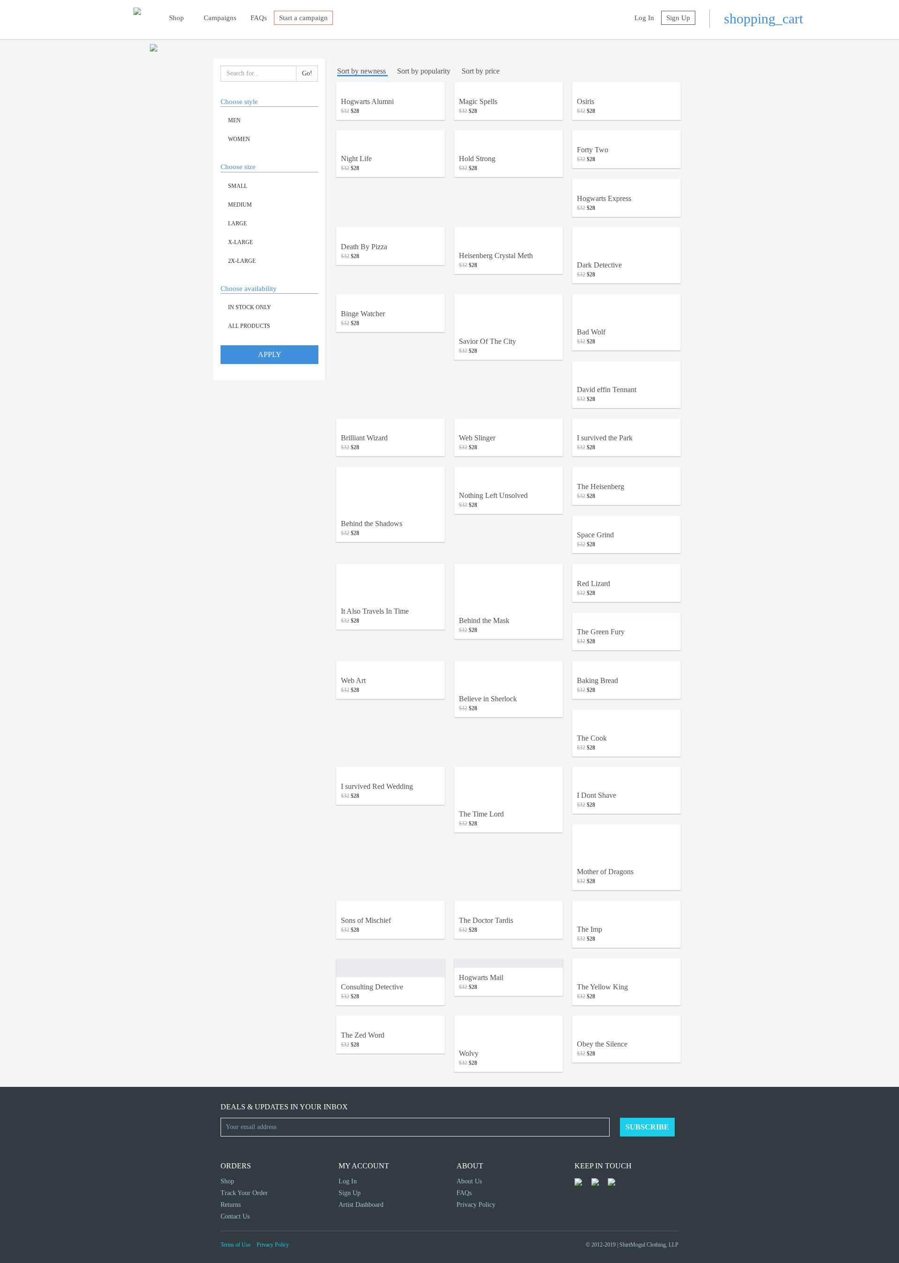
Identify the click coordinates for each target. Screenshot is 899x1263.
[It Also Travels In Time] (390, 583)
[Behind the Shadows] (390, 490)
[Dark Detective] (626, 241)
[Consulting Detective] (390, 967)
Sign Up (678, 18)
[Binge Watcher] (390, 299)
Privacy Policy (476, 1204)
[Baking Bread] (626, 666)
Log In (644, 18)
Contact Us (235, 1216)
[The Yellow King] (626, 967)
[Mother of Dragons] (626, 843)
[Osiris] (626, 87)
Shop (227, 1181)
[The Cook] (626, 719)
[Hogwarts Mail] (508, 963)
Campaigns (220, 18)
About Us (469, 1181)
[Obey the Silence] (626, 1025)
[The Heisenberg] (626, 472)
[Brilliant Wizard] (390, 424)
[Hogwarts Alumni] (390, 87)
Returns (231, 1204)
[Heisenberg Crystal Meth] (508, 236)
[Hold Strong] (508, 139)
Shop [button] (177, 18)
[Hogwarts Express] (626, 184)
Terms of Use (236, 1244)
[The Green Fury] (626, 618)
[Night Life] (390, 139)
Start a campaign (303, 18)
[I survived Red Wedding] (390, 772)
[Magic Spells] (508, 87)
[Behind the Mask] (508, 587)
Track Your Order (244, 1192)
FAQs (259, 18)
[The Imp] (626, 910)
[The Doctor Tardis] (508, 906)
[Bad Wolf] (626, 308)
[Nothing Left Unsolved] (508, 476)
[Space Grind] (626, 521)
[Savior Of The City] (508, 313)
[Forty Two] (626, 135)
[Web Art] (390, 666)
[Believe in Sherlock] (508, 675)
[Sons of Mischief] (390, 906)
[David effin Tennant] (626, 370)
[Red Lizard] (626, 569)
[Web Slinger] (508, 424)
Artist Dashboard (361, 1204)
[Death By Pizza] (390, 232)
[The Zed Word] (390, 1020)
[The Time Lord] (508, 785)
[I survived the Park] (626, 424)
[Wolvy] (508, 1030)
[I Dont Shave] (626, 776)
